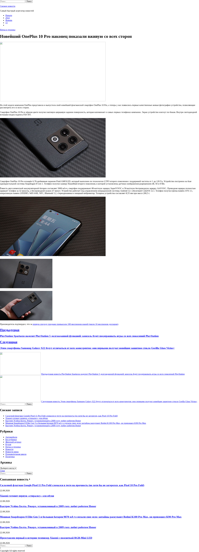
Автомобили (11, 437)
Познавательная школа (15, 454)
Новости (9, 449)
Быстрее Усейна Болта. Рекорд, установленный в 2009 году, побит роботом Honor (43, 425)
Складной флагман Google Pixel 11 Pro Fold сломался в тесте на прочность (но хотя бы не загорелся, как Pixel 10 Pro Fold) (61, 416)
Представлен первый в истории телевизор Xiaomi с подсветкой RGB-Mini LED (46, 537)
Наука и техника (7, 30)
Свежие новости (7, 6)
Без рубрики (11, 439)
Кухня (8, 444)
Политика (10, 456)
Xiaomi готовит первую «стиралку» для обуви (26, 418)
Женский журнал (13, 442)
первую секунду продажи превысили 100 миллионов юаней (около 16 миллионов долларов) (75, 324)
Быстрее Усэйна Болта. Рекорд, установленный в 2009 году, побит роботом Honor (43, 421)
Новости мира (12, 452)
